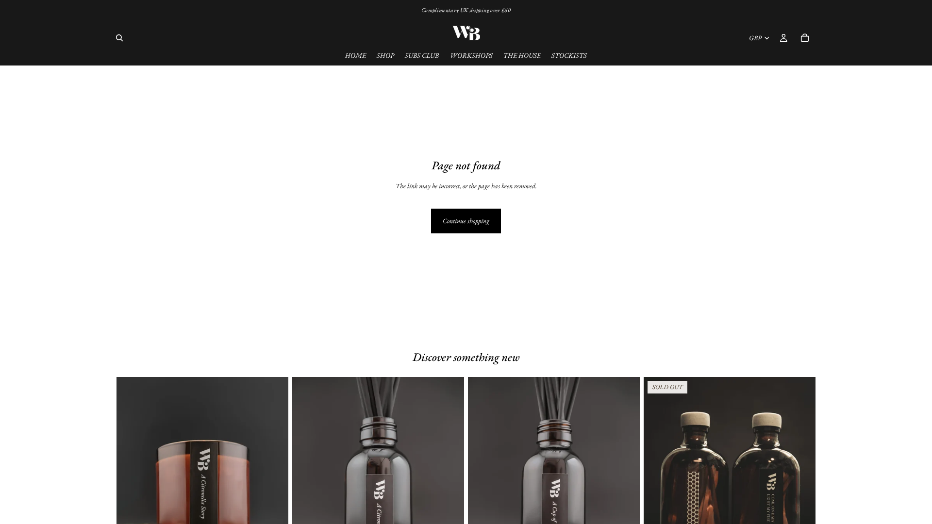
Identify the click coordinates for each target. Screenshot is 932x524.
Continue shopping (466, 220)
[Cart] (805, 38)
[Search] (119, 38)
